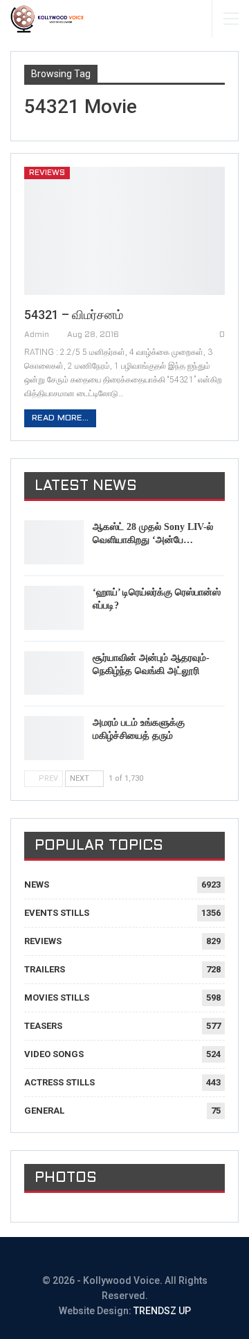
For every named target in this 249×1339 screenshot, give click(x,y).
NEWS (36, 884)
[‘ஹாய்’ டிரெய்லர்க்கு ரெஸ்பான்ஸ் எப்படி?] (54, 608)
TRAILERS (44, 969)
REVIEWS (47, 173)
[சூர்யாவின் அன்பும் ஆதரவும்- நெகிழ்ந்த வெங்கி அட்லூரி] (54, 673)
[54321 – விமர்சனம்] (124, 231)
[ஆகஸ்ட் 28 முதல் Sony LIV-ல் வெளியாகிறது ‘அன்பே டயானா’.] (54, 542)
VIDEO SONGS (54, 1054)
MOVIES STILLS (56, 997)
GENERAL (44, 1110)
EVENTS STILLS (56, 913)
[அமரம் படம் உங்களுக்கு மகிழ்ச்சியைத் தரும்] (54, 738)
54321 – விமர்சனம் (73, 314)
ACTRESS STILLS (59, 1082)
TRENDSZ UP (162, 1310)
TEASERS (43, 1026)
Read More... (60, 418)
